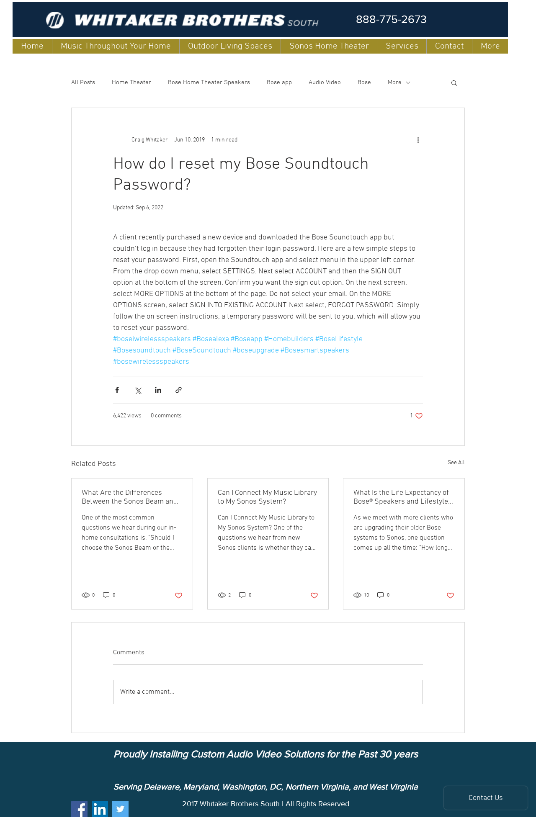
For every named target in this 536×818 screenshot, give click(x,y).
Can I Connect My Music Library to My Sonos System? (267, 497)
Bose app (279, 82)
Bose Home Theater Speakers (209, 82)
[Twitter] (120, 809)
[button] (454, 82)
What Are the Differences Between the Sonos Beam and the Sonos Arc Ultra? (130, 497)
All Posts (83, 82)
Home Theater (131, 82)
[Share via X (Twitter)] (138, 390)
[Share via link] (179, 390)
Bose (364, 82)
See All (456, 462)
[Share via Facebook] (117, 390)
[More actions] (418, 140)
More (395, 82)
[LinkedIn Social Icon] (100, 809)
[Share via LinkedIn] (158, 390)
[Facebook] (79, 809)
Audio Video (325, 82)
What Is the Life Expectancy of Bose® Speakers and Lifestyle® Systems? (402, 497)
